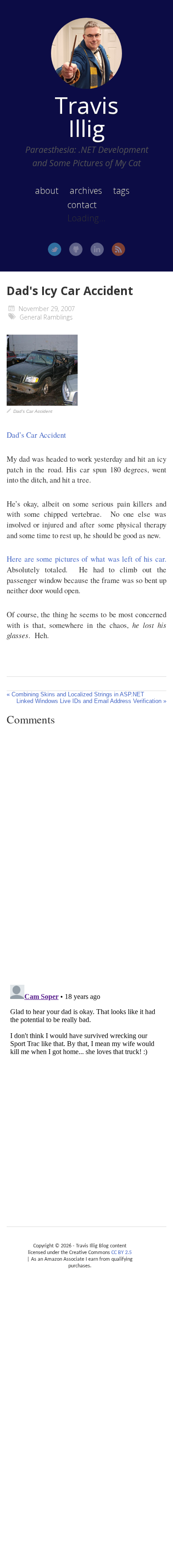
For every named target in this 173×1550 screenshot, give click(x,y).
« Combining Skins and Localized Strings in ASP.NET (75, 694)
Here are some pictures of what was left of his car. (86, 559)
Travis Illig (86, 116)
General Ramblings (46, 317)
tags (121, 190)
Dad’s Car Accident (36, 435)
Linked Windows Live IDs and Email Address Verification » (91, 701)
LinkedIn (97, 249)
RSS (118, 249)
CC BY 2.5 (121, 1252)
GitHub (76, 249)
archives (86, 190)
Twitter (54, 249)
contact (82, 205)
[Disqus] (86, 855)
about (47, 190)
